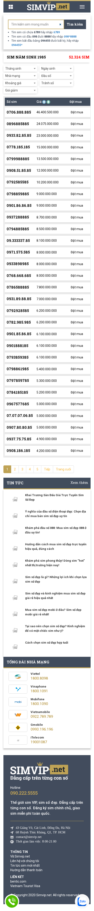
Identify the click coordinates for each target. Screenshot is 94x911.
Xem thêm (79, 482)
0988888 (70, 36)
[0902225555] (12, 901)
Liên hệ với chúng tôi (24, 861)
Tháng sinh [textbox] (13, 68)
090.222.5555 (24, 793)
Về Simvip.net (20, 856)
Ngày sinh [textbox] (48, 68)
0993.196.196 (42, 729)
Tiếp (47, 469)
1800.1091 (39, 691)
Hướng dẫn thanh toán (26, 870)
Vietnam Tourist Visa (25, 886)
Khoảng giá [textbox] (13, 83)
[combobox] (20, 68)
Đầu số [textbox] (46, 76)
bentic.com (18, 881)
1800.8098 (39, 678)
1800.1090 (39, 704)
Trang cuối (63, 469)
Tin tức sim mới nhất (25, 865)
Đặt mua (76, 112)
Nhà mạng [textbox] (12, 76)
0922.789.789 (42, 716)
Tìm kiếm (75, 24)
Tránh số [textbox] (47, 83)
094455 (16, 45)
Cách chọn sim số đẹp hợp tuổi (46, 642)
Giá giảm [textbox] (11, 90)
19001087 (39, 742)
